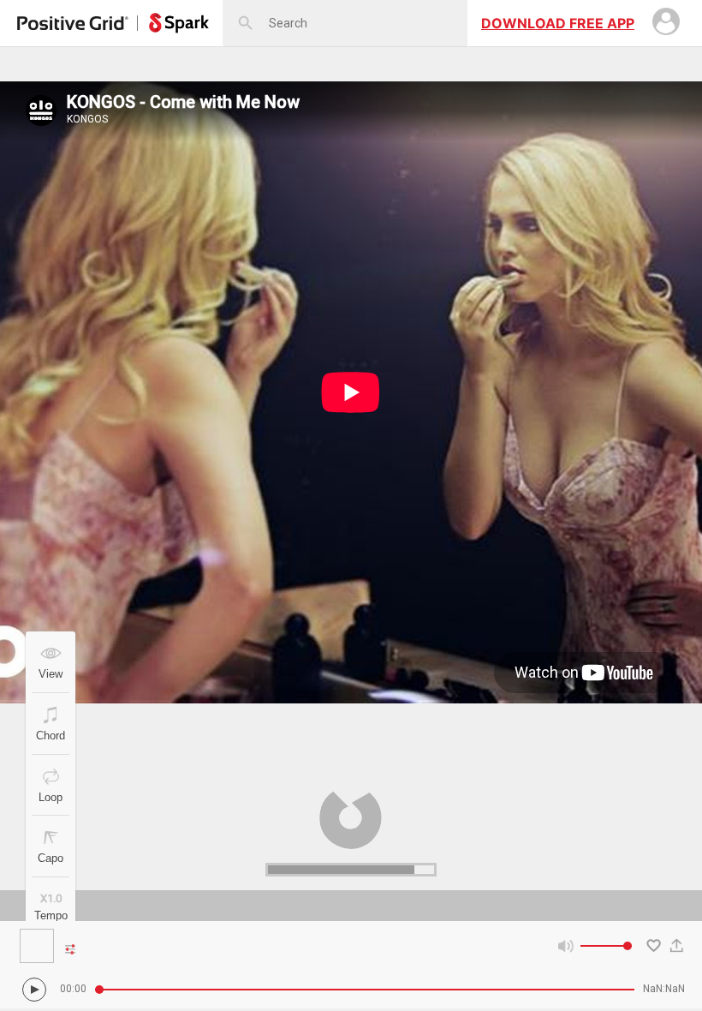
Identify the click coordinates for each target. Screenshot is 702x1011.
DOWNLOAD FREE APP (557, 23)
